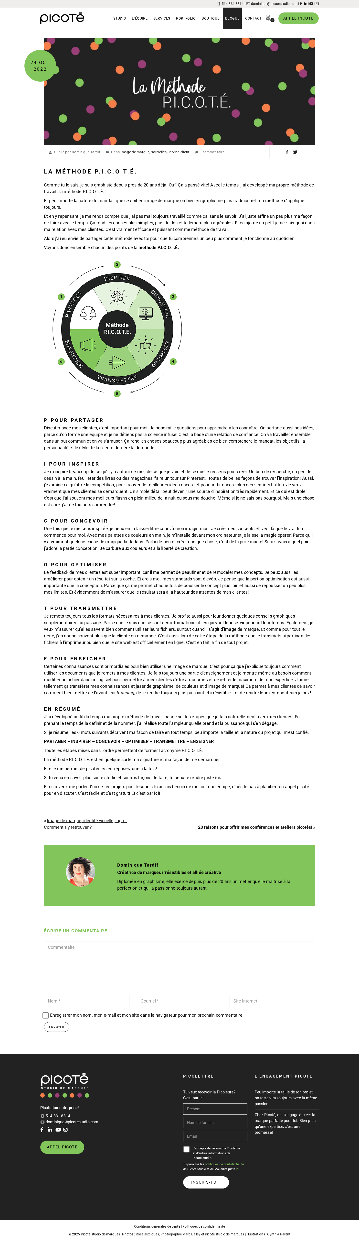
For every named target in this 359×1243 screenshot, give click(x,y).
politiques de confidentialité (224, 1164)
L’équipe (140, 18)
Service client (179, 152)
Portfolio (186, 18)
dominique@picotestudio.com (274, 4)
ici (156, 793)
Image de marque (135, 152)
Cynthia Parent (278, 1234)
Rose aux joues (147, 1234)
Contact (253, 18)
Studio (119, 18)
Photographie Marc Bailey (180, 1234)
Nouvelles (158, 152)
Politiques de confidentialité (203, 1226)
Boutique (211, 18)
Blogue (232, 18)
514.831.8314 (232, 4)
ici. (218, 777)
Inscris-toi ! (206, 1182)
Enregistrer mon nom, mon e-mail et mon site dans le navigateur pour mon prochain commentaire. (147, 1015)
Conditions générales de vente (157, 1226)
